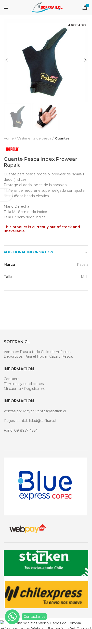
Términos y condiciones (24, 384)
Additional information (28, 252)
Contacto (12, 379)
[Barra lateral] (6, 195)
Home (9, 138)
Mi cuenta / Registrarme (24, 388)
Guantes (62, 138)
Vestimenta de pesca (34, 138)
